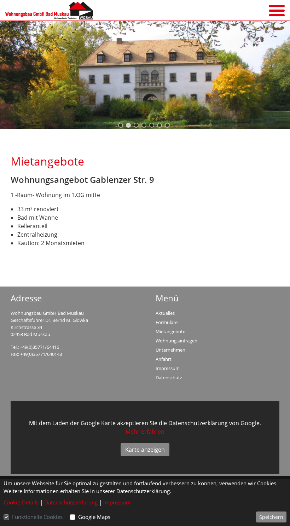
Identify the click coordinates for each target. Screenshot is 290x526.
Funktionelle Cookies (37, 516)
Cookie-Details (21, 502)
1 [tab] (121, 126)
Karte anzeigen (145, 449)
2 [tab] (129, 126)
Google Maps (94, 516)
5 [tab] (152, 126)
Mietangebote (170, 331)
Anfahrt (164, 359)
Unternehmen (170, 350)
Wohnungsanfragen (176, 340)
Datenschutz (169, 377)
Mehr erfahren (145, 431)
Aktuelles (165, 313)
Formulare (167, 322)
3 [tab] (137, 126)
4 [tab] (145, 126)
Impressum (168, 368)
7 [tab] (168, 126)
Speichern (271, 517)
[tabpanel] (145, 75)
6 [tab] (160, 126)
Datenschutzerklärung (71, 502)
